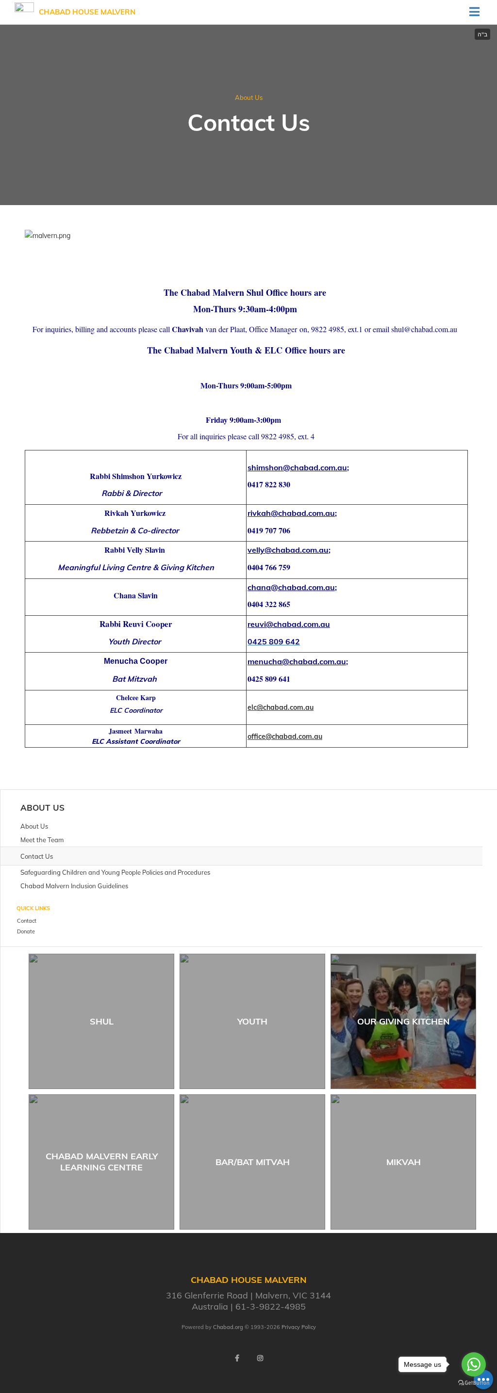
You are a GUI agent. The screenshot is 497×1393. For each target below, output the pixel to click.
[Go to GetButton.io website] (473, 1383)
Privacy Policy (299, 1327)
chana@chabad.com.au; (292, 587)
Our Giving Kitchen (403, 1021)
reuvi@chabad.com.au (289, 624)
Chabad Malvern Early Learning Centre (102, 1162)
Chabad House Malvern (87, 11)
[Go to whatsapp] (474, 1364)
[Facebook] (237, 1358)
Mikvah (403, 1162)
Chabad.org (228, 1327)
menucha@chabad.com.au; (298, 661)
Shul (102, 1021)
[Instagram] (260, 1358)
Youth (252, 1021)
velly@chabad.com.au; (289, 550)
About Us (249, 97)
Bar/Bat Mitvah (252, 1162)
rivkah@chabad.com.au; (292, 513)
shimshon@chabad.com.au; (298, 467)
